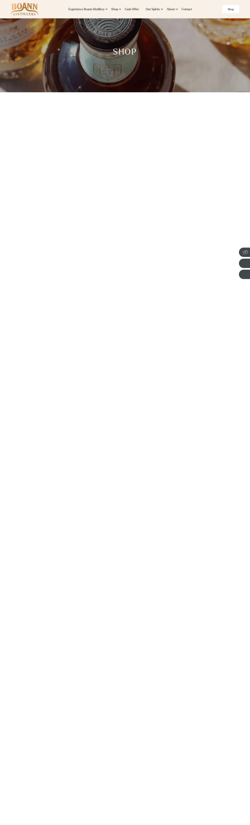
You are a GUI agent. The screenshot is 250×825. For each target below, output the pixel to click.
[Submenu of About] (177, 9)
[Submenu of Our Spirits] (162, 9)
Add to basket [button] (87, 189)
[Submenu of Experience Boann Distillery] (106, 9)
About (171, 9)
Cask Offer (132, 9)
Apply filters (26, 220)
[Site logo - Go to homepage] (24, 9)
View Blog (206, 385)
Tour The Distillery (174, 385)
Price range (22, 124)
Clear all (52, 220)
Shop (114, 9)
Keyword (20, 105)
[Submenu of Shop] (120, 9)
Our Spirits (153, 9)
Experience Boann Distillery (86, 9)
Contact (187, 9)
